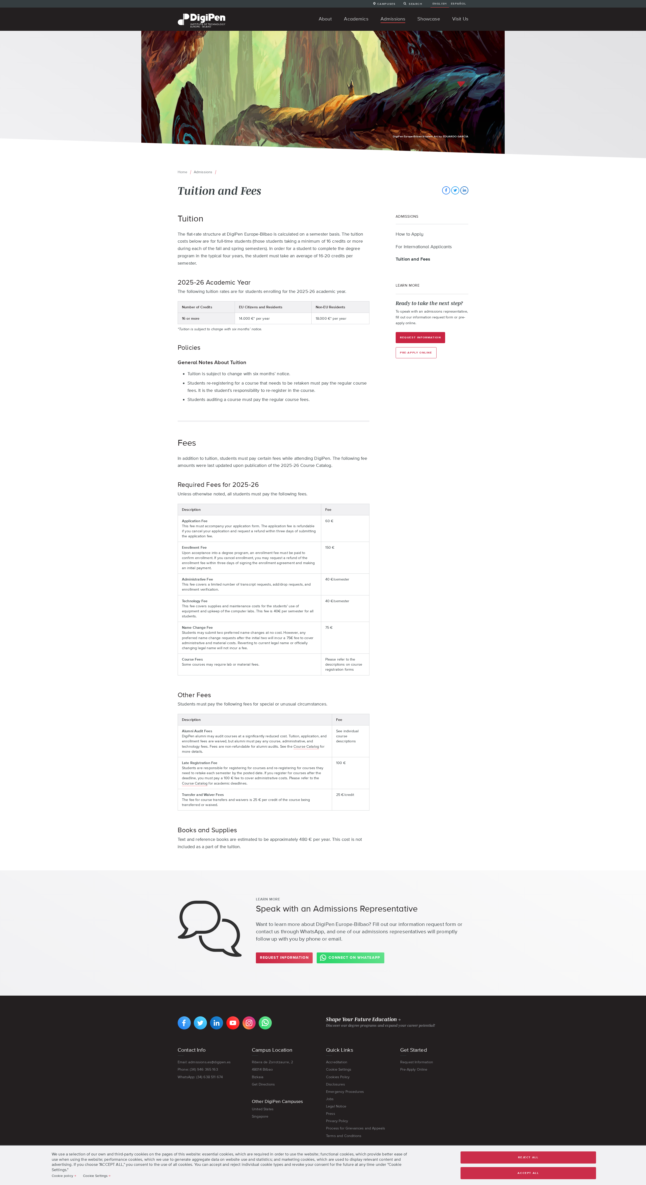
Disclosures (335, 1084)
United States (263, 1109)
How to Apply (409, 234)
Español (458, 3)
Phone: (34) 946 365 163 (198, 1069)
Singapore (260, 1116)
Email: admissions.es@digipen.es (204, 1062)
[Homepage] (201, 14)
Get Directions (263, 1084)
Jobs (330, 1099)
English (440, 3)
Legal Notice (336, 1106)
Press (330, 1114)
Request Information (420, 337)
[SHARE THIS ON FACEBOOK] (446, 190)
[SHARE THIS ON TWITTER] (455, 190)
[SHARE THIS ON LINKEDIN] (464, 190)
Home (182, 172)
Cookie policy (62, 1176)
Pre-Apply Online (416, 352)
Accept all (528, 1173)
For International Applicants (424, 247)
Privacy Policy (337, 1121)
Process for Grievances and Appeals (355, 1128)
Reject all (528, 1157)
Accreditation (336, 1062)
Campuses (386, 3)
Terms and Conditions (343, 1136)
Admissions (203, 172)
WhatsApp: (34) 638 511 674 (200, 1077)
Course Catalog (306, 746)
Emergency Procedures (345, 1092)
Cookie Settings (338, 1069)
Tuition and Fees (413, 259)
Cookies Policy (337, 1077)
